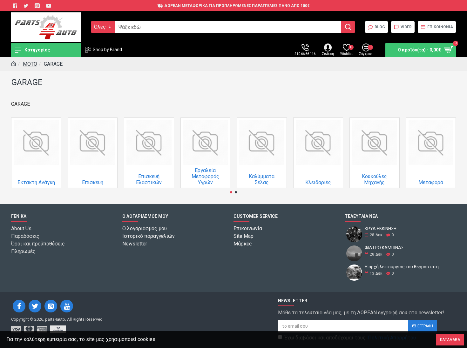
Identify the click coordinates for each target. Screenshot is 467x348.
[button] (231, 192)
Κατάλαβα (450, 340)
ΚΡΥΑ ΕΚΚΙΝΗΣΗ (380, 228)
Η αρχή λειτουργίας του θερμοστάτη (402, 266)
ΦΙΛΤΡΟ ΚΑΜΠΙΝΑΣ (384, 247)
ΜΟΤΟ (30, 64)
